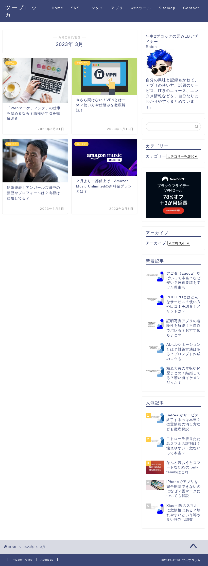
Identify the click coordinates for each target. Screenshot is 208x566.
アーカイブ (156, 243)
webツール (141, 8)
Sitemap (167, 8)
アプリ (117, 8)
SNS (75, 8)
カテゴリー (156, 156)
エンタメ (95, 8)
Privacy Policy (22, 559)
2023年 (29, 547)
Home (57, 8)
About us (47, 559)
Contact (191, 8)
